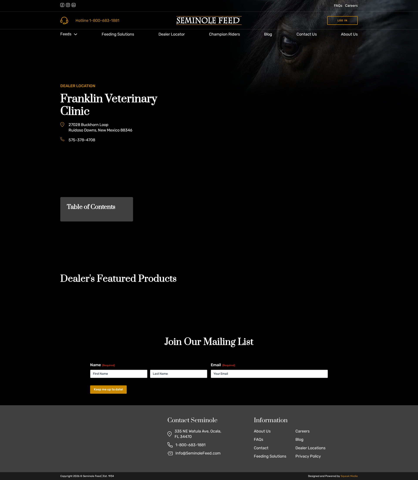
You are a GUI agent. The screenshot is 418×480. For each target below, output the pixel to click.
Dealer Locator (171, 34)
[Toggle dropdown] (76, 34)
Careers (351, 5)
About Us (349, 34)
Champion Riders (224, 34)
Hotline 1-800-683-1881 (97, 20)
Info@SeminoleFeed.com (198, 453)
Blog (268, 34)
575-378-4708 (82, 140)
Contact (261, 448)
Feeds (65, 34)
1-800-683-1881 (190, 445)
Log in (342, 20)
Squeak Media (349, 476)
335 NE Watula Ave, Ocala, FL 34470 (198, 434)
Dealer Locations (310, 448)
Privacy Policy (308, 456)
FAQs (338, 5)
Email (223, 365)
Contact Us (307, 34)
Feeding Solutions (118, 34)
